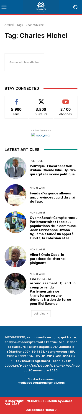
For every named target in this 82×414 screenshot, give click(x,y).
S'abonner (65, 99)
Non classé (38, 188)
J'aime (16, 99)
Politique (36, 161)
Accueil (9, 25)
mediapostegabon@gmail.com (41, 382)
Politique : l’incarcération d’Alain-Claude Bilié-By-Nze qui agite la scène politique (53, 170)
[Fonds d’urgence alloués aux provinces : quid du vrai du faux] (15, 195)
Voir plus (39, 313)
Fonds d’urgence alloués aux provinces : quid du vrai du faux (52, 197)
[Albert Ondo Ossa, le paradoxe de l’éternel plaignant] (15, 256)
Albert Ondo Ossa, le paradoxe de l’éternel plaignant (48, 259)
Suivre (41, 99)
